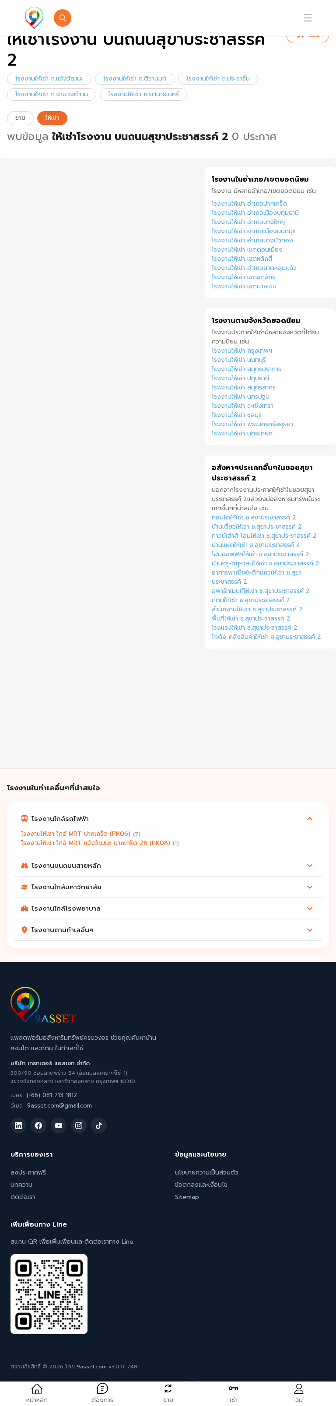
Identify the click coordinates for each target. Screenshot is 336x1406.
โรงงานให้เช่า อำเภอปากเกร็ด (249, 203)
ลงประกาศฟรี (28, 1172)
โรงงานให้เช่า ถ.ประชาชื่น (218, 78)
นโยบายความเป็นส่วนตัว (206, 1172)
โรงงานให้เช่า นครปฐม (241, 396)
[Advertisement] (270, 718)
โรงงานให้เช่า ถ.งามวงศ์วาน (51, 94)
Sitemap (187, 1197)
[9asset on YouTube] (58, 1125)
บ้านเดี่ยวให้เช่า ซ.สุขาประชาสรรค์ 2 (257, 526)
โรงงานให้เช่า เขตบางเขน (244, 286)
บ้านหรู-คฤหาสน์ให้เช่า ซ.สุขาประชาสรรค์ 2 (265, 563)
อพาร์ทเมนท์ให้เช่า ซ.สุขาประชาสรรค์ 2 (261, 591)
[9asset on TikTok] (99, 1125)
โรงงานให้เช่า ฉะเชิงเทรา (242, 405)
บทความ (21, 1184)
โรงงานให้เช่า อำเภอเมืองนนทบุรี (254, 231)
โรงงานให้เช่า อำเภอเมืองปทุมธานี (255, 212)
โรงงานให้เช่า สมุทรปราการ (246, 369)
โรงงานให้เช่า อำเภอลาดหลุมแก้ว (254, 268)
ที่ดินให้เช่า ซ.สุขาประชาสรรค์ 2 (251, 600)
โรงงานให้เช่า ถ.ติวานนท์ (134, 78)
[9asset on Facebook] (38, 1125)
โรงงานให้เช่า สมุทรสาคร (244, 387)
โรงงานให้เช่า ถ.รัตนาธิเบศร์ (143, 94)
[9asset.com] (43, 1020)
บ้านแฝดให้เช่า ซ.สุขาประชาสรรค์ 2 (256, 545)
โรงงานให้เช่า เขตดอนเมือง (247, 249)
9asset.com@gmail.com (59, 1105)
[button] (168, 818)
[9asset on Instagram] (79, 1125)
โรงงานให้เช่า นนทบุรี (239, 360)
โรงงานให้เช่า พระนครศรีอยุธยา (252, 424)
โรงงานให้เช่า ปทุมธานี (240, 378)
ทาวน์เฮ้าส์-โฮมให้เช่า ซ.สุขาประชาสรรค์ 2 (264, 535)
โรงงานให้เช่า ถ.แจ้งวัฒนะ (49, 78)
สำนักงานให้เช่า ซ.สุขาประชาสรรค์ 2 (257, 609)
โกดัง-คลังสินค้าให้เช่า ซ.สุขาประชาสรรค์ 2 (266, 637)
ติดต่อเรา (22, 1197)
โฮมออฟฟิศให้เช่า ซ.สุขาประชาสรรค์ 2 (260, 554)
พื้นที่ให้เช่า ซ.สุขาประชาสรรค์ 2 (251, 618)
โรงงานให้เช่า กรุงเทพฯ (242, 350)
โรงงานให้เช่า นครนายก (242, 433)
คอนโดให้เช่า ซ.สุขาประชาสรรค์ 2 (254, 517)
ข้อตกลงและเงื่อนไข (201, 1184)
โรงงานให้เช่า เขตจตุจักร (243, 277)
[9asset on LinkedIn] (18, 1125)
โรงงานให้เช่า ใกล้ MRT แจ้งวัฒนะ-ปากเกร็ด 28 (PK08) (95, 843)
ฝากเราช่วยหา (188, 18)
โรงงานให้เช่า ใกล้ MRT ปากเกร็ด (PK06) (75, 833)
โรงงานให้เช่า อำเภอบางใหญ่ (249, 222)
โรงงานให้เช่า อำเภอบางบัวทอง (252, 240)
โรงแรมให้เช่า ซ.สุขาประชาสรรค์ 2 (255, 627)
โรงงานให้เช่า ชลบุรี (237, 415)
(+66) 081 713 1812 (52, 1095)
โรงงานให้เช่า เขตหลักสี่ (242, 258)
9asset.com (92, 1367)
